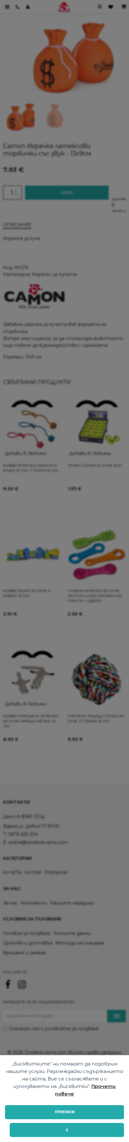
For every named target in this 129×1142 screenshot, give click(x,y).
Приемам (65, 1112)
